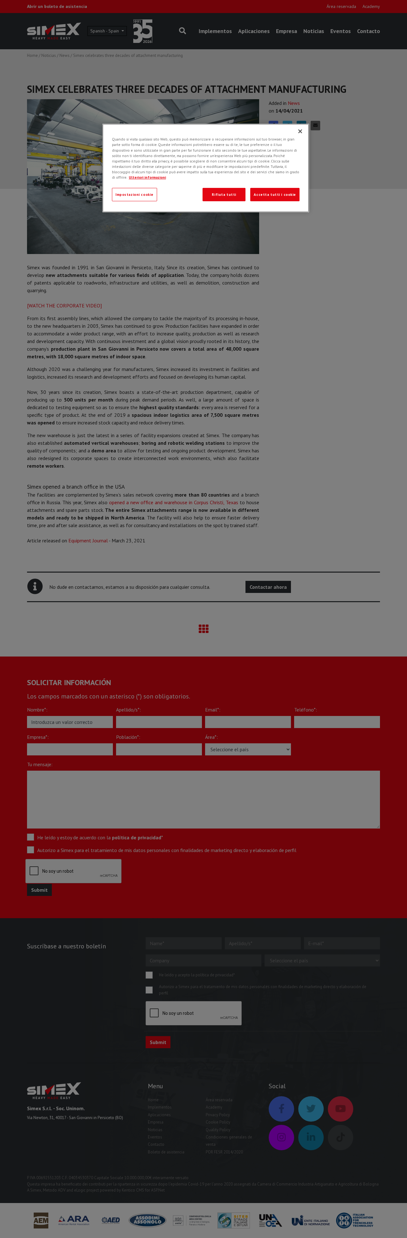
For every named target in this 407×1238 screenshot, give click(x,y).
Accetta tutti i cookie (275, 194)
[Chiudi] (300, 131)
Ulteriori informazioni (147, 177)
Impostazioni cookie (134, 194)
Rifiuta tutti (224, 194)
